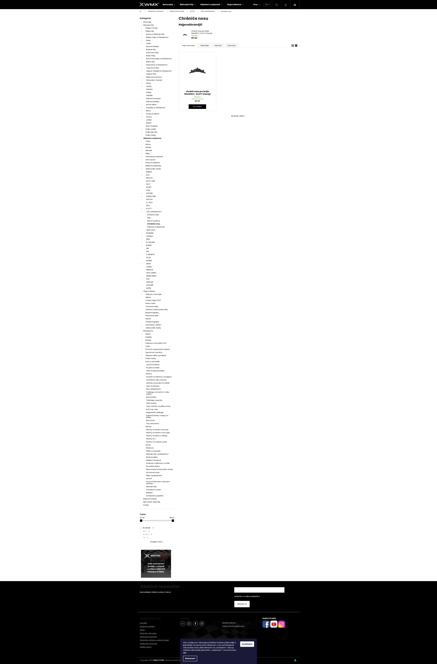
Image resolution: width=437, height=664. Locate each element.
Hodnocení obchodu (148, 643)
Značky (146, 505)
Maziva (148, 319)
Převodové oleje (152, 315)
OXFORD (149, 193)
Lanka (148, 43)
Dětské (148, 147)
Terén (148, 141)
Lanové (149, 478)
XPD (147, 251)
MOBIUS (149, 260)
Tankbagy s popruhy (154, 400)
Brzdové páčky (152, 457)
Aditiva (148, 297)
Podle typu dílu (151, 132)
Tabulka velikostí (229, 622)
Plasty (148, 83)
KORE (148, 190)
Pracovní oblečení (153, 163)
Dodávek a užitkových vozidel (158, 463)
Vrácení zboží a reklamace (233, 626)
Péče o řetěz (150, 303)
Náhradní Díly (148, 25)
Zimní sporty (150, 160)
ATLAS (148, 257)
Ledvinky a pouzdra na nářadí (157, 383)
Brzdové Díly (151, 49)
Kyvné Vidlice (151, 104)
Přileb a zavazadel (153, 451)
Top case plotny (152, 423)
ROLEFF (148, 187)
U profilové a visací (153, 490)
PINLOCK (149, 178)
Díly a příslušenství (154, 211)
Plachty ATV (151, 439)
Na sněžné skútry (153, 466)
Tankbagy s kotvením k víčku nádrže (157, 393)
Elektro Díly (150, 62)
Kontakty (143, 623)
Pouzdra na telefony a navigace (159, 377)
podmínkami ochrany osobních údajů (276, 596)
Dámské (149, 150)
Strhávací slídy (153, 215)
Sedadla (149, 95)
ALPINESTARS (151, 196)
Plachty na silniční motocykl (157, 430)
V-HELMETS (150, 254)
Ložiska (149, 120)
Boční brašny (151, 397)
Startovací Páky (152, 52)
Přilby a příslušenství (154, 475)
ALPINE (148, 288)
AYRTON (149, 199)
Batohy (149, 374)
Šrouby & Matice (152, 114)
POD (148, 279)
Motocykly (147, 22)
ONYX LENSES (151, 273)
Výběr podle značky (153, 169)
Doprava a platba (147, 626)
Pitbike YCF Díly (152, 28)
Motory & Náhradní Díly (155, 34)
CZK (266, 4)
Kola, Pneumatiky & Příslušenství (159, 59)
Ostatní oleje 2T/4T (153, 300)
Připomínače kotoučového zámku (159, 469)
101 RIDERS (150, 233)
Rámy (148, 111)
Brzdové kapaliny (152, 313)
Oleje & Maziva (149, 291)
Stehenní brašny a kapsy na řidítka (157, 416)
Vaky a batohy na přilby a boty (158, 406)
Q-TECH (149, 202)
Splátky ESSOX (146, 647)
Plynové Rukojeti (152, 46)
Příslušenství (148, 331)
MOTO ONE (150, 181)
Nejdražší (218, 45)
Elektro (148, 334)
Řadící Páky (150, 56)
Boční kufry (150, 420)
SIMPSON (149, 270)
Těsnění (149, 89)
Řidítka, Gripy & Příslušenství (157, 37)
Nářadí (148, 123)
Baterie (148, 340)
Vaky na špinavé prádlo (155, 371)
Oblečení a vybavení (152, 138)
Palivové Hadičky (152, 101)
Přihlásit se (242, 604)
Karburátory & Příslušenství (156, 65)
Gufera (149, 117)
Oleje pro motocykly (154, 294)
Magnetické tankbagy (154, 412)
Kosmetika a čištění (153, 325)
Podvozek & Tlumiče (154, 80)
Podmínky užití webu (148, 633)
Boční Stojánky (152, 126)
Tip (145, 537)
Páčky (148, 40)
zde (184, 652)
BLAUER (148, 245)
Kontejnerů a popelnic (155, 496)
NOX (148, 175)
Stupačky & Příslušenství (155, 108)
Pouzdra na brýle (152, 368)
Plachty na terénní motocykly (158, 432)
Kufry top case (152, 409)
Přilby (148, 153)
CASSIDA (149, 236)
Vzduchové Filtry (152, 68)
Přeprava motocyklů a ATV (156, 343)
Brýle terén (151, 230)
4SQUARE (149, 285)
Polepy (148, 92)
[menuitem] (169, 4)
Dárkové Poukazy (150, 499)
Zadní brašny (151, 403)
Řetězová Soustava (153, 77)
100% (148, 205)
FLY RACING (150, 242)
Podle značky (151, 135)
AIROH (148, 264)
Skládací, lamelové (153, 460)
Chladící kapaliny (152, 322)
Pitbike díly (150, 31)
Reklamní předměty (153, 166)
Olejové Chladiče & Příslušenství (159, 71)
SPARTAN (149, 282)
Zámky (148, 445)
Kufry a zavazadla (153, 361)
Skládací (149, 493)
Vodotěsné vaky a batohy (156, 380)
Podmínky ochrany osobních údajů (154, 640)
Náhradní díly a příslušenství (157, 454)
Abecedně (232, 45)
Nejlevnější (205, 45)
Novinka (147, 534)
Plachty (148, 426)
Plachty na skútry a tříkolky (156, 436)
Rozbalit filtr (156, 542)
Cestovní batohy (152, 364)
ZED (147, 248)
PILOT (148, 184)
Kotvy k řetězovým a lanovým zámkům (158, 482)
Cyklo (148, 346)
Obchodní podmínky (148, 636)
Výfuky (148, 86)
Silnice (148, 144)
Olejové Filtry (151, 74)
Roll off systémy (153, 221)
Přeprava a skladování (156, 227)
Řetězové (150, 448)
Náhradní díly (151, 486)
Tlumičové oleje (152, 306)
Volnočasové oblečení (154, 156)
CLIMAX (149, 267)
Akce (146, 531)
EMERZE (149, 172)
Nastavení (190, 658)
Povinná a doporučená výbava (158, 349)
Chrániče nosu (153, 224)
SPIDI (148, 239)
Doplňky (149, 337)
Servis (142, 630)
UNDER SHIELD (151, 276)
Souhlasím (247, 644)
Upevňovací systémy (154, 352)
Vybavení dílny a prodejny (156, 355)
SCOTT (149, 208)
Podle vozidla (151, 129)
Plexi (149, 218)
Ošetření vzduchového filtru (157, 309)
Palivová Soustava (153, 98)
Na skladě (148, 528)
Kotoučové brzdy (152, 472)
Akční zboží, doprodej (151, 502)
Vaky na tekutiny (152, 386)
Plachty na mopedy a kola (156, 442)
